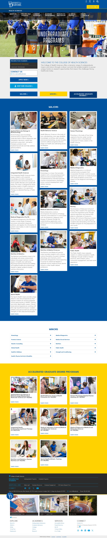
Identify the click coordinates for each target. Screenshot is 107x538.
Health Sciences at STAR (85, 15)
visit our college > (24, 86)
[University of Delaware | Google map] (79, 527)
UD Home (11, 19)
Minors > (53, 94)
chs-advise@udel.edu (19, 74)
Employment (13, 531)
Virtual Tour (12, 529)
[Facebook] (82, 530)
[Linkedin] (85, 530)
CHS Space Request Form (64, 485)
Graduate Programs (18, 67)
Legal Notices (58, 536)
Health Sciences (15, 10)
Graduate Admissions (37, 525)
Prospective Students (26, 14)
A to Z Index (57, 531)
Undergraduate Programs (46, 19)
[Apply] (90, 1)
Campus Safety (58, 529)
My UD (56, 527)
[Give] (94, 1)
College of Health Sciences (24, 19)
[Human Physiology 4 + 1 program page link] (83, 385)
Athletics (12, 525)
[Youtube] (89, 530)
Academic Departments (50, 14)
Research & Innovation (61, 14)
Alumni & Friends (72, 14)
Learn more (14, 150)
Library (34, 529)
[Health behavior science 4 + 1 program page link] (53, 385)
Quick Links (91, 7)
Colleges (16, 19)
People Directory (59, 525)
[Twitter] (92, 530)
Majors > (24, 94)
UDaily (11, 527)
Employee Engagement (50, 485)
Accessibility (64, 536)
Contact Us (79, 523)
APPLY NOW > (24, 80)
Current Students (36, 14)
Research (34, 531)
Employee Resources (37, 485)
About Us (13, 14)
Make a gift (27, 485)
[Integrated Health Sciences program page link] (24, 162)
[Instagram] (78, 530)
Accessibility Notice (59, 523)
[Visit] (86, 1)
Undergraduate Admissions (38, 523)
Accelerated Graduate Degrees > (83, 94)
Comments (53, 536)
